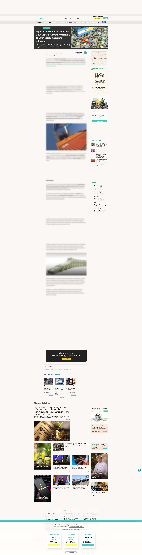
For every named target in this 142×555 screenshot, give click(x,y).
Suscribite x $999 (98, 18)
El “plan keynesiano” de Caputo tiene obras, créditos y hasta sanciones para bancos (99, 75)
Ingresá (105, 18)
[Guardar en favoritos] (85, 52)
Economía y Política (45, 24)
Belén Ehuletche (49, 51)
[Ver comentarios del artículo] (59, 55)
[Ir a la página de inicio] (40, 18)
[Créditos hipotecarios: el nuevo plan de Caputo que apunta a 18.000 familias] (61, 460)
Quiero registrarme (66, 358)
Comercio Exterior (58, 369)
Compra (106, 52)
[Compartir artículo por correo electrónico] (56, 55)
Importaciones (52, 24)
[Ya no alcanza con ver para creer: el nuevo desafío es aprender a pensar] (58, 448)
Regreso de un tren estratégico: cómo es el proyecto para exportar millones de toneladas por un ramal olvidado (100, 90)
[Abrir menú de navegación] (35, 18)
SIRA (52, 369)
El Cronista (38, 24)
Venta (102, 52)
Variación (97, 52)
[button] (139, 470)
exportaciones (66, 369)
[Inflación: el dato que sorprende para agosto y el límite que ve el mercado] (80, 460)
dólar (71, 369)
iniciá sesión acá (80, 526)
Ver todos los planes (71, 552)
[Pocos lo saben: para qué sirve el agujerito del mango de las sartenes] (99, 486)
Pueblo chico (96, 111)
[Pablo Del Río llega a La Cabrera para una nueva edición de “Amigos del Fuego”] (99, 466)
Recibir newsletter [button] (100, 121)
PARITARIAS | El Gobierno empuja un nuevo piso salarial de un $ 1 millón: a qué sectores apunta (100, 82)
